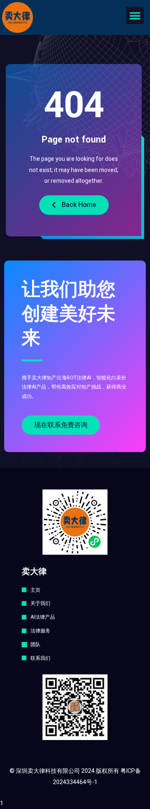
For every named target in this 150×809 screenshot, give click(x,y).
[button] (135, 15)
